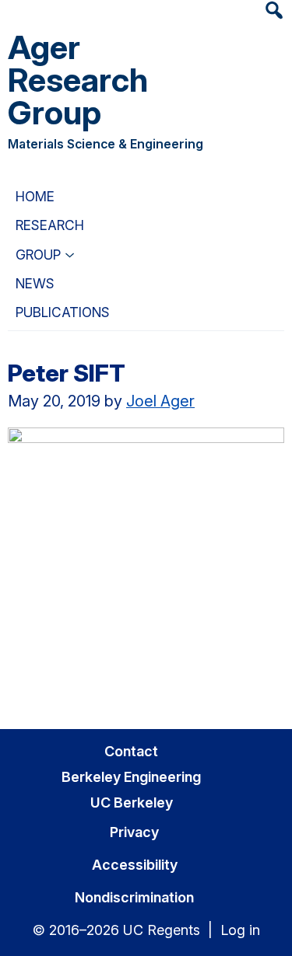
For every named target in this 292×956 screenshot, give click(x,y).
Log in (240, 930)
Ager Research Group (78, 79)
